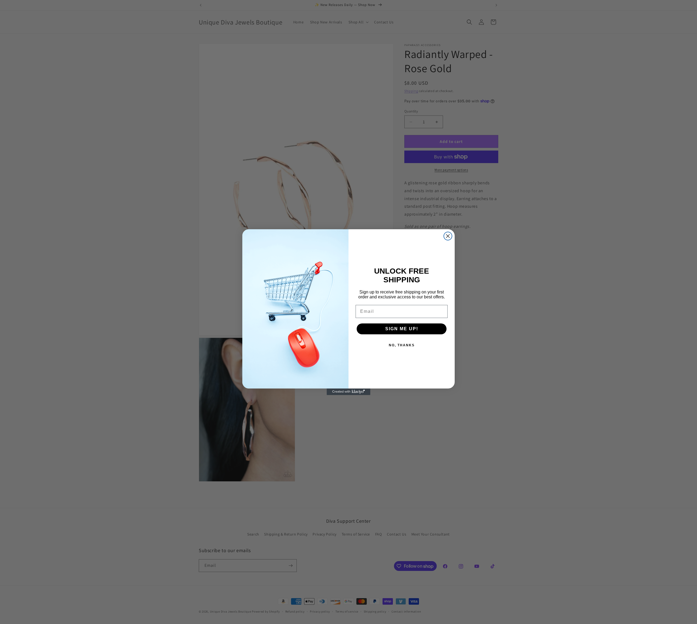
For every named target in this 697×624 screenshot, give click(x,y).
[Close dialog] (448, 236)
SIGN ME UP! (401, 328)
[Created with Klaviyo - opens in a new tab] (348, 392)
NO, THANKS (402, 345)
